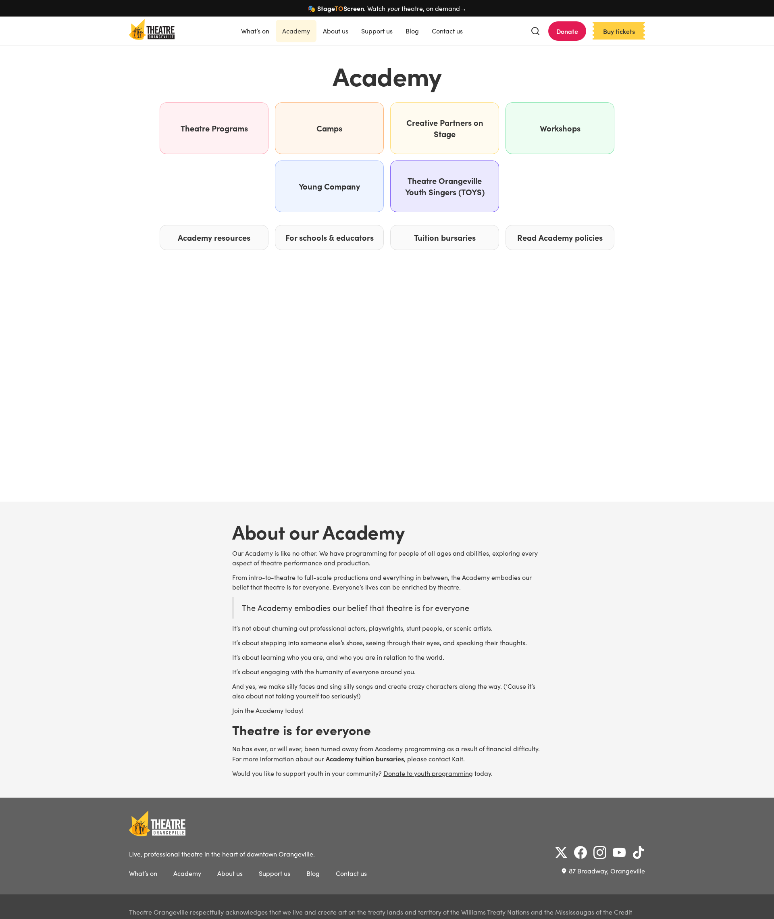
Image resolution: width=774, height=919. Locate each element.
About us (230, 873)
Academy (296, 31)
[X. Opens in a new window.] (561, 852)
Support (377, 31)
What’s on (255, 31)
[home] (152, 31)
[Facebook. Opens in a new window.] (580, 852)
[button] (535, 31)
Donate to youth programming (428, 773)
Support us (274, 873)
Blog (412, 31)
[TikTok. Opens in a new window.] (638, 852)
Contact (447, 31)
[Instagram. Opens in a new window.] (599, 852)
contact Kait (446, 758)
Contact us (351, 873)
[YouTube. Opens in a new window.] (619, 852)
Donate (567, 31)
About (335, 31)
